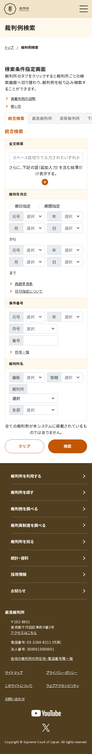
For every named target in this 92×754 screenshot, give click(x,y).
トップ (9, 47)
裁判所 (18, 389)
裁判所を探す (22, 492)
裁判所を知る (22, 541)
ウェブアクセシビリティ (62, 685)
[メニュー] (83, 8)
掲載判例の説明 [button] (23, 98)
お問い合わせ (15, 698)
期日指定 (23, 206)
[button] (81, 456)
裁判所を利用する (26, 476)
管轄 (54, 377)
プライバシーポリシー (62, 672)
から (12, 239)
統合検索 (16, 118)
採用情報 (18, 574)
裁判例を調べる (24, 509)
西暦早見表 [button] (24, 283)
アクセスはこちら (24, 632)
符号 (16, 329)
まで (12, 273)
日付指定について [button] (28, 291)
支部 (16, 410)
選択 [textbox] (16, 398)
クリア (24, 446)
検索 (68, 446)
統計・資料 (19, 558)
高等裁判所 (70, 118)
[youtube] (46, 713)
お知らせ (18, 591)
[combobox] (33, 398)
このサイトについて (19, 685)
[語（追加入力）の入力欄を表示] (45, 182)
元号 (16, 216)
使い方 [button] (16, 106)
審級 (16, 377)
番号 (16, 340)
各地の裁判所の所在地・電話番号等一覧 (42, 658)
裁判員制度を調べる (28, 525)
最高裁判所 (42, 118)
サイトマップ (14, 672)
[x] (46, 728)
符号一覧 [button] (22, 352)
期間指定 (52, 206)
